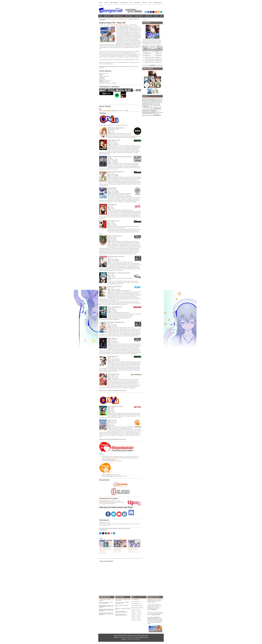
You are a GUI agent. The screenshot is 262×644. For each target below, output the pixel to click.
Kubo (154, 105)
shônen (152, 112)
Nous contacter (137, 2)
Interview (156, 16)
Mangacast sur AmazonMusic (137, 607)
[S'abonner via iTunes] (111, 91)
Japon (150, 103)
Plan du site (144, 2)
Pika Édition (151, 109)
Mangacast (116, 635)
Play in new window (107, 110)
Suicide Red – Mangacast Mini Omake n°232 (122, 609)
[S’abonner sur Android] (120, 91)
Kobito (151, 105)
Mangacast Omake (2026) (118, 16)
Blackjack (144, 100)
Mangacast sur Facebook (136, 611)
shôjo (148, 112)
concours (155, 100)
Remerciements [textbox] (104, 520)
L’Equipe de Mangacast (114, 2)
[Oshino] (152, 87)
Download (113, 110)
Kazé (156, 103)
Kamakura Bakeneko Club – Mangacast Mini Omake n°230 (121, 615)
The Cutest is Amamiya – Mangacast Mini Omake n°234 (122, 603)
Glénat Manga (150, 102)
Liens (131, 2)
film (142, 102)
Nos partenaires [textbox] (104, 480)
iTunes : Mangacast (135, 601)
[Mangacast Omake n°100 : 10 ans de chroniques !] (134, 543)
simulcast (157, 112)
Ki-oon (147, 105)
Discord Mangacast (135, 599)
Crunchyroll (160, 100)
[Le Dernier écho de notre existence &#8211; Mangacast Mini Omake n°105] (105, 543)
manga (145, 107)
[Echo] (150, 93)
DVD (147, 101)
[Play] (100, 109)
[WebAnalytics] (131, 643)
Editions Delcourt (158, 101)
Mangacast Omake (112, 18)
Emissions (105, 18)
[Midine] (158, 81)
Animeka (161, 16)
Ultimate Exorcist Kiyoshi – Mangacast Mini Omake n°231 (121, 612)
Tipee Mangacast (147, 23)
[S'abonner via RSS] (129, 91)
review (157, 110)
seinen (144, 112)
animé (158, 99)
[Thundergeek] (147, 81)
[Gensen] (155, 93)
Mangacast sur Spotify (135, 615)
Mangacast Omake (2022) (122, 18)
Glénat (145, 102)
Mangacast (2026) (107, 16)
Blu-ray (147, 100)
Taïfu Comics (153, 113)
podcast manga (149, 110)
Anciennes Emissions (157, 2)
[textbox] (120, 507)
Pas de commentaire (133, 24)
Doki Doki (144, 101)
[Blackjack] (152, 81)
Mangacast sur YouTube (136, 620)
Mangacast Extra (148, 16)
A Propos (106, 2)
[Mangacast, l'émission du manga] (155, 632)
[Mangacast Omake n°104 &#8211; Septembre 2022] (120, 543)
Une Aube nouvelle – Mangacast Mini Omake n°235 (122, 600)
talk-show (148, 113)
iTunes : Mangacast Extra (136, 603)
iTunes (155, 102)
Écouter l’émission (129, 16)
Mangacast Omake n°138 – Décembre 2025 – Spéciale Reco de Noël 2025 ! (106, 606)
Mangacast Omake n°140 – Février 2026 (106, 603)
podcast (157, 109)
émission (157, 115)
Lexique (150, 2)
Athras (161, 99)
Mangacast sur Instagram (136, 613)
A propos (146, 635)
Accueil (100, 2)
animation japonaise (148, 99)
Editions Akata (151, 101)
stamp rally (115, 456)
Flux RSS (100, 5)
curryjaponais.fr (112, 459)
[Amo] (158, 87)
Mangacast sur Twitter (135, 617)
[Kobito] (152, 75)
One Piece (159, 107)
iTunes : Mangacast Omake (136, 605)
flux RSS (151, 620)
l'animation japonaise (144, 637)
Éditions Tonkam (146, 115)
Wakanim (157, 113)
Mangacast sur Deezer (135, 609)
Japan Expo (159, 102)
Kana (153, 103)
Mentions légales (140, 635)
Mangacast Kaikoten (139, 16)
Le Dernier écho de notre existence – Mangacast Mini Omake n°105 (105, 549)
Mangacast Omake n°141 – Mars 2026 (106, 600)
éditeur (152, 115)
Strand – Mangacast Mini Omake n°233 (121, 606)
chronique (151, 100)
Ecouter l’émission (124, 2)
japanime (145, 103)
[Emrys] (147, 87)
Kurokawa (157, 105)
